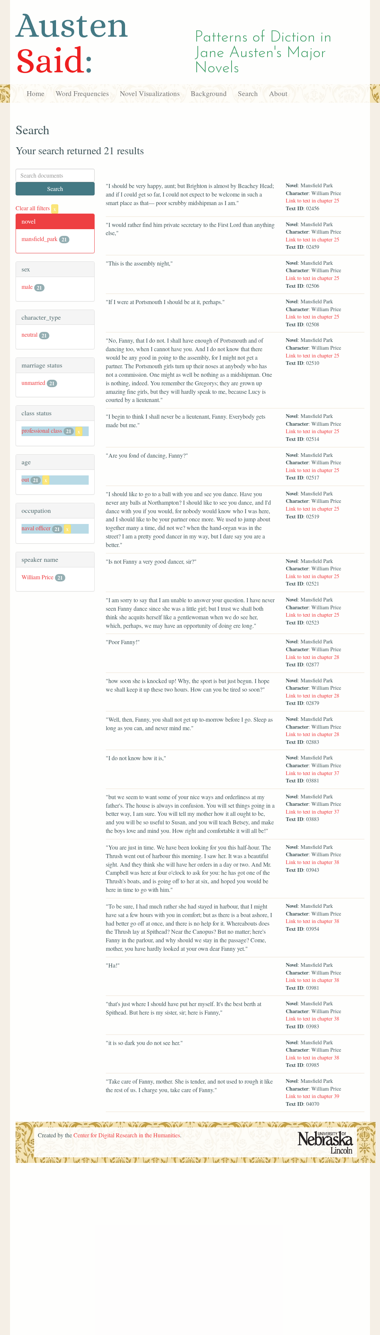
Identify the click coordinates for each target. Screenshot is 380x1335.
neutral (29, 334)
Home (36, 93)
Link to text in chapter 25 (312, 200)
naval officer (36, 528)
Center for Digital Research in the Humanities (126, 1135)
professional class (42, 430)
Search (248, 93)
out (25, 479)
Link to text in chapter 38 (312, 862)
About (278, 93)
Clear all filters (36, 208)
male (27, 286)
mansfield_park (40, 239)
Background (209, 93)
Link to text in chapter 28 (312, 656)
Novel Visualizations (150, 93)
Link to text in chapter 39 (312, 1096)
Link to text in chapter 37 (312, 773)
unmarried (33, 382)
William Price (37, 577)
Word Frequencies (82, 93)
